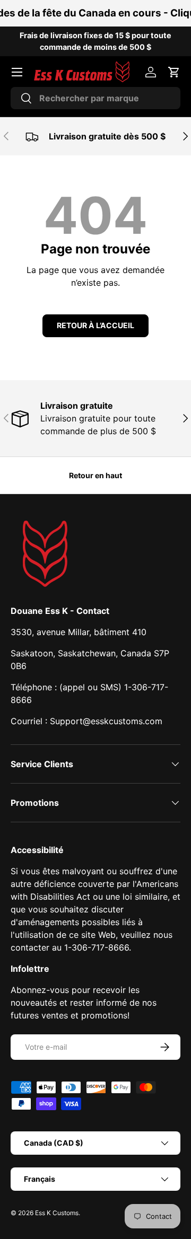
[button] (174, 72)
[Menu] (17, 72)
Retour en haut (95, 475)
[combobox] (95, 98)
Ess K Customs (57, 1213)
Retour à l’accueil (95, 325)
